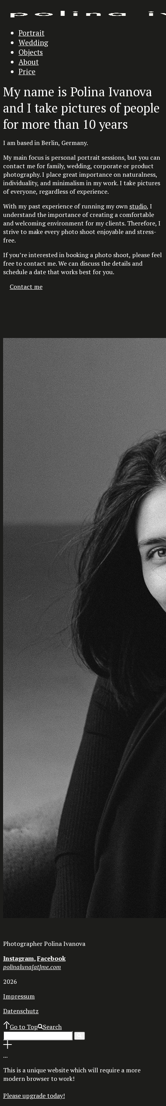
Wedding (33, 42)
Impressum (19, 996)
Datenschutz (21, 1011)
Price (27, 71)
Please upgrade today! (34, 1095)
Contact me (26, 286)
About (29, 62)
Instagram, (19, 958)
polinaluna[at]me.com (32, 967)
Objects (31, 52)
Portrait (31, 33)
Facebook (51, 958)
